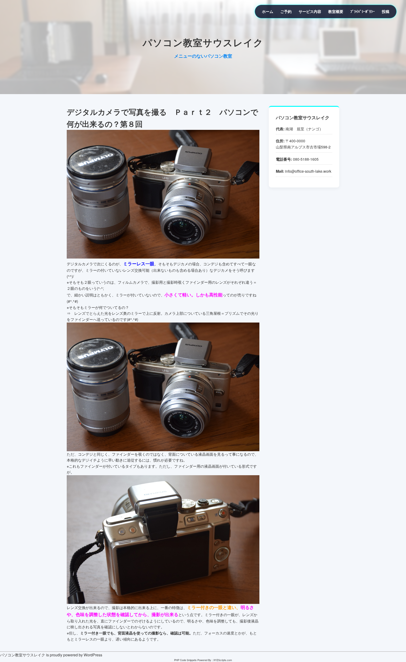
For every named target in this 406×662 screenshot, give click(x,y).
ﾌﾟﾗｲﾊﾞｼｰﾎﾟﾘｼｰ (362, 11)
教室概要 (335, 11)
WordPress (93, 655)
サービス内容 (310, 11)
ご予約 (286, 11)
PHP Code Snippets (185, 660)
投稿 (385, 11)
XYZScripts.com (222, 660)
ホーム (267, 11)
